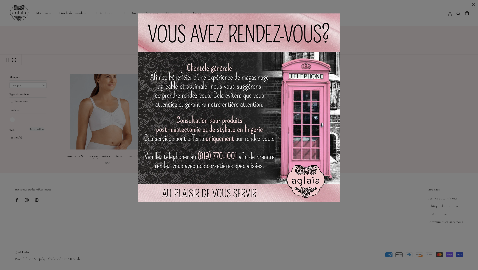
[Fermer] (473, 4)
